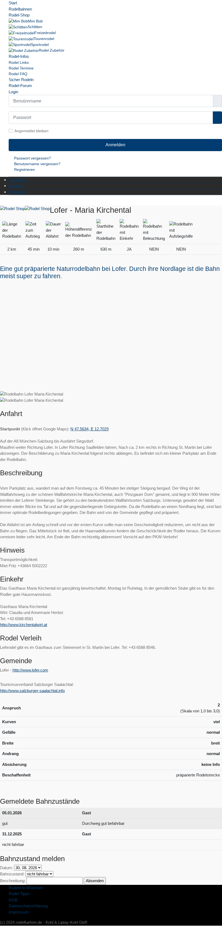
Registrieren (24, 169)
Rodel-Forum (20, 85)
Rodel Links (19, 62)
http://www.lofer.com (30, 670)
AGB (13, 900)
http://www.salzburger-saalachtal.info (32, 690)
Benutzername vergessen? (37, 164)
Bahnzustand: (12, 874)
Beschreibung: (12, 880)
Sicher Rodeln (21, 79)
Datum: (6, 867)
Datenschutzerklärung (28, 906)
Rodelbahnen (20, 9)
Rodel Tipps (19, 893)
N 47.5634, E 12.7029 (89, 429)
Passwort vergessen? (32, 158)
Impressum (19, 912)
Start (13, 3)
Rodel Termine (21, 68)
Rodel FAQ (18, 74)
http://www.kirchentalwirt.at (23, 624)
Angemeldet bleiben (31, 131)
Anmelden (115, 144)
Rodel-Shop (19, 15)
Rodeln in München (26, 887)
